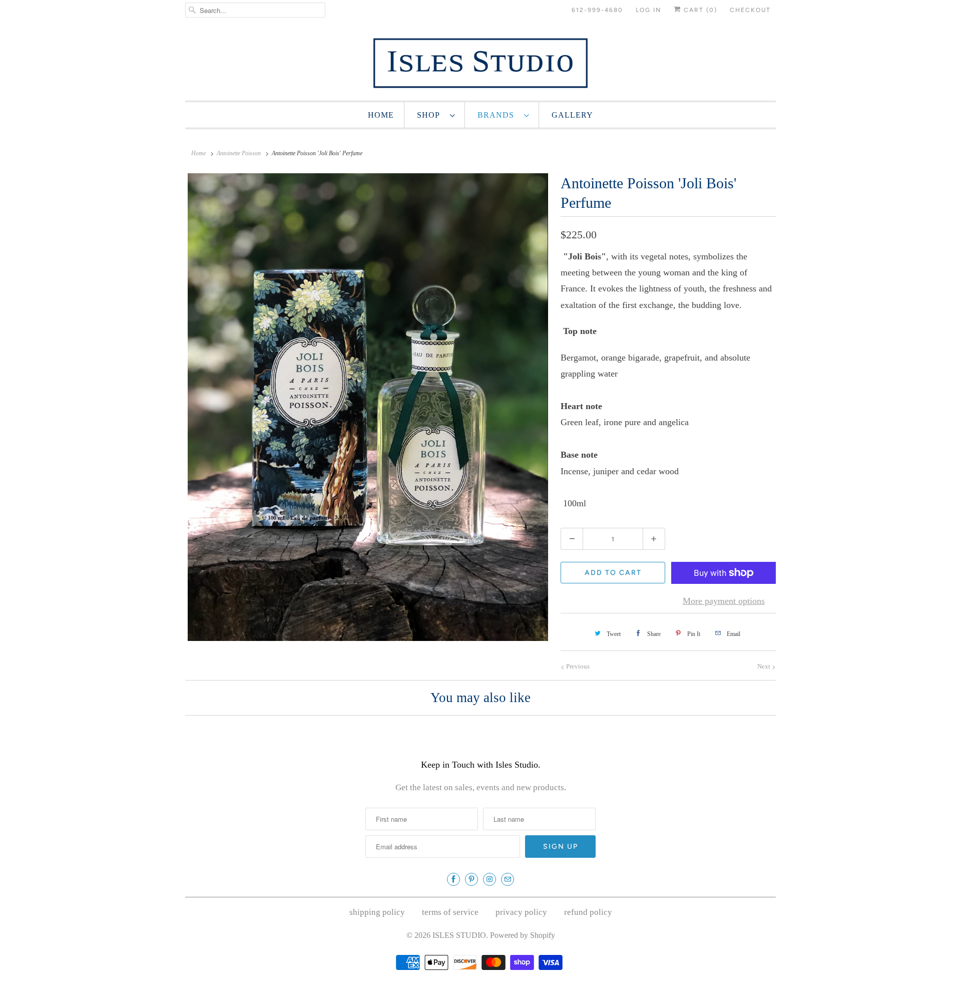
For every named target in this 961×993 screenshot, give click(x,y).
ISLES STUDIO (459, 935)
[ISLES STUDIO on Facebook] (453, 879)
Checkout (750, 10)
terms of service (450, 912)
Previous (577, 666)
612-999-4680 (597, 10)
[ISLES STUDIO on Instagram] (489, 879)
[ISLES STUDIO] (480, 63)
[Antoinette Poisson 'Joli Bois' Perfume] (368, 407)
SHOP (431, 115)
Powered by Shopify (522, 935)
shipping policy (377, 912)
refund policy (588, 912)
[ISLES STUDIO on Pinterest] (471, 879)
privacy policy (521, 912)
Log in (648, 10)
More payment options (724, 601)
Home (381, 115)
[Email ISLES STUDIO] (507, 879)
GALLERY (572, 115)
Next (764, 666)
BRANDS (498, 115)
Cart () (699, 10)
